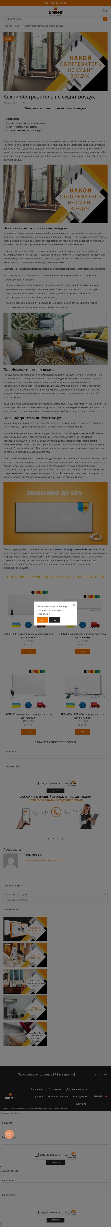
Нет (54, 620)
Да (42, 620)
